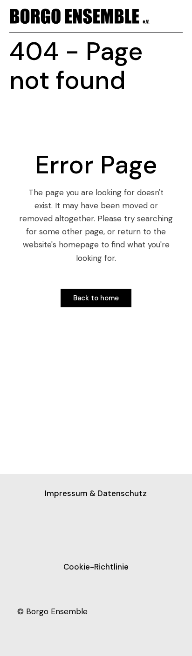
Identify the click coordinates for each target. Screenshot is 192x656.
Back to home (96, 298)
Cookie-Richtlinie (96, 567)
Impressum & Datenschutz (96, 493)
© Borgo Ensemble (52, 611)
